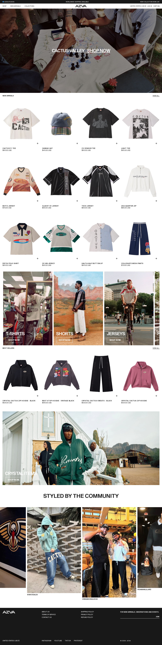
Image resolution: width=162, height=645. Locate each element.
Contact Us (47, 617)
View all (156, 96)
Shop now (98, 51)
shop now (14, 340)
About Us (45, 612)
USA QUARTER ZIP (128, 206)
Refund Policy (87, 617)
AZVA (129, 641)
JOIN (157, 617)
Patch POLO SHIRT (11, 263)
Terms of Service (49, 615)
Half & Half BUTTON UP (92, 263)
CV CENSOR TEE (88, 148)
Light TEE (125, 148)
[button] (4, 6)
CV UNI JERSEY (48, 263)
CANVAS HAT (47, 148)
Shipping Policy (87, 612)
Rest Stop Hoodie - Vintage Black (58, 401)
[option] (54, 549)
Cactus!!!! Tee (9, 148)
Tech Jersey (88, 206)
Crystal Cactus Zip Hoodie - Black (19, 401)
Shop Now (115, 340)
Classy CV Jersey (50, 206)
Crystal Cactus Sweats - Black (97, 401)
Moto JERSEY (9, 206)
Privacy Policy (87, 615)
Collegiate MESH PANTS (132, 263)
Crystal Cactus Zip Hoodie (134, 401)
